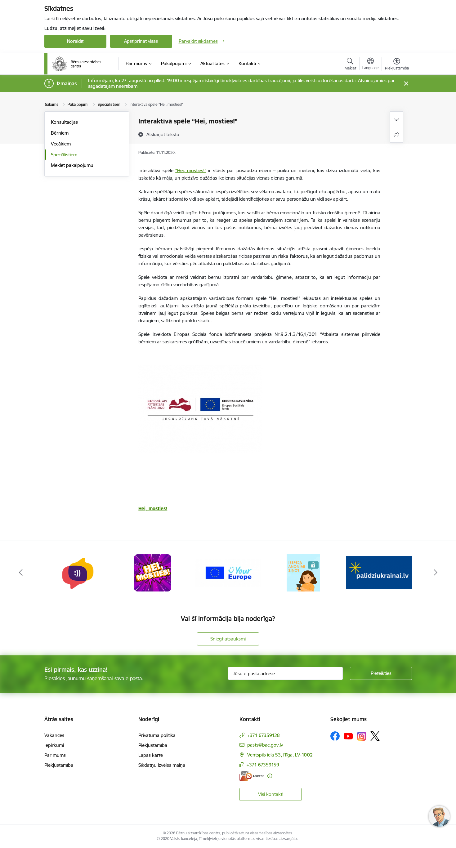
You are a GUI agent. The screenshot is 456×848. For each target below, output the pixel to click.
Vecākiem (61, 144)
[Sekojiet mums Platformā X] (375, 736)
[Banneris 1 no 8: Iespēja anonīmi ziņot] (303, 572)
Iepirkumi (54, 745)
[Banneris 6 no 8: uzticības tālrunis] (77, 572)
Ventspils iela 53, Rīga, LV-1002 (280, 755)
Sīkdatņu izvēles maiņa (161, 765)
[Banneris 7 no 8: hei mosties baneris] (152, 572)
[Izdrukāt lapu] (396, 119)
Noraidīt (75, 41)
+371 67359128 (263, 735)
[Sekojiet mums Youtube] (348, 735)
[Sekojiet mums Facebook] (335, 736)
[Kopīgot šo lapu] (396, 134)
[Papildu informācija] (269, 776)
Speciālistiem (64, 155)
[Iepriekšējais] (21, 573)
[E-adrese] (251, 776)
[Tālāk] (435, 573)
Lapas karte (150, 755)
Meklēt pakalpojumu (72, 165)
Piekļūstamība (58, 765)
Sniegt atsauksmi (228, 639)
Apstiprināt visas (141, 41)
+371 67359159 (263, 765)
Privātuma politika (157, 735)
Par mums (55, 755)
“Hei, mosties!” (190, 170)
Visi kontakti (270, 794)
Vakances (54, 735)
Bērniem (60, 133)
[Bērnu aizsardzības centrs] (76, 63)
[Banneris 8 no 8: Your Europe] (228, 572)
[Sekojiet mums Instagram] (361, 736)
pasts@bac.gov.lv (265, 745)
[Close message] (406, 84)
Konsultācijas (64, 122)
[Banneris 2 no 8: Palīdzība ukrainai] (379, 572)
